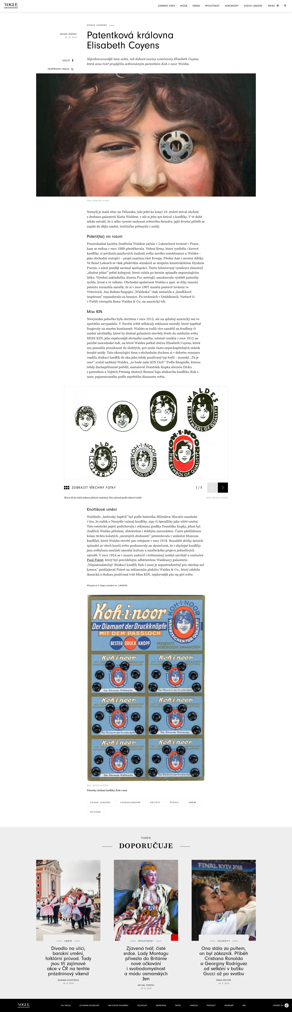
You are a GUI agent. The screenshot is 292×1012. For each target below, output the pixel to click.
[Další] (223, 488)
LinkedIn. (123, 585)
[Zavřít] (288, 1008)
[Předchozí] (212, 488)
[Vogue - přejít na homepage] (11, 6)
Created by (278, 1005)
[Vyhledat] (285, 6)
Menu (271, 6)
